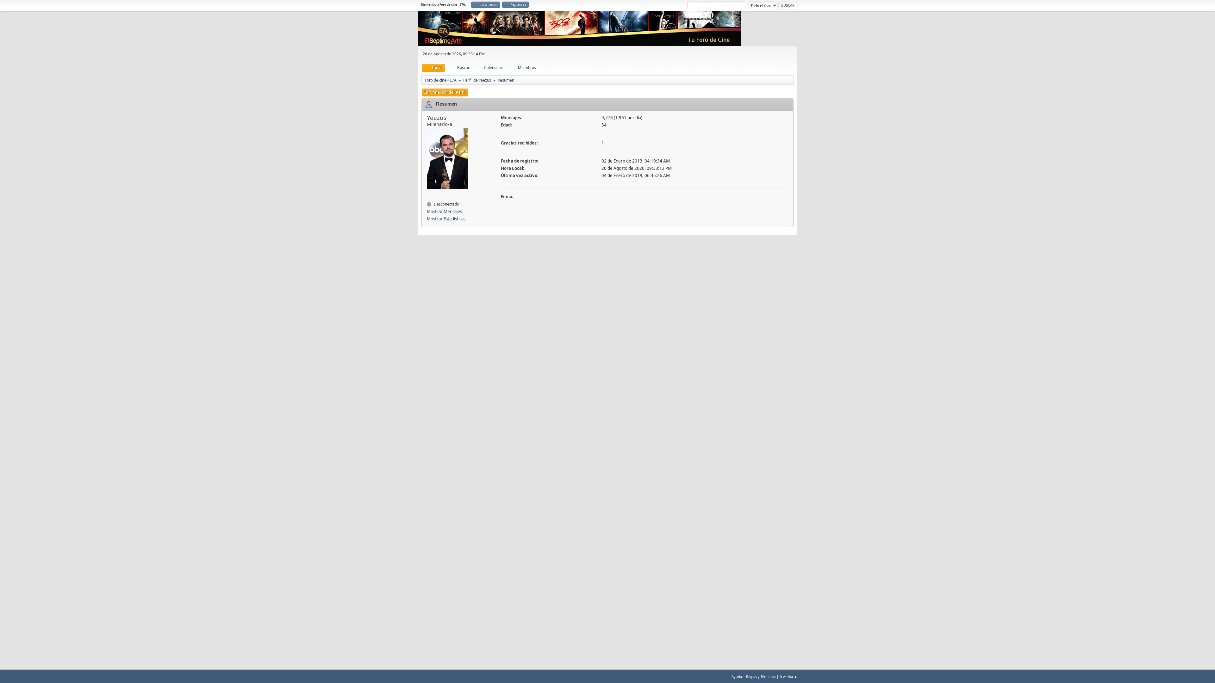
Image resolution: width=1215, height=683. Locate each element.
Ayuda (737, 676)
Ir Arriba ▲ (788, 676)
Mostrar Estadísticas (446, 219)
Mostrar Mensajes (444, 211)
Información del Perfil (445, 92)
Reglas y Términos (761, 676)
